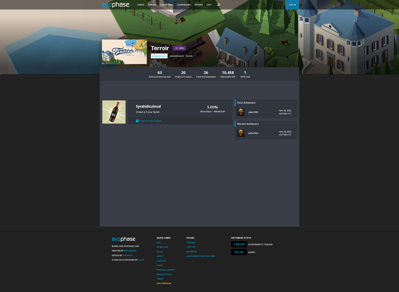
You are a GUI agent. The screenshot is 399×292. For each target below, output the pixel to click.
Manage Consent (166, 269)
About (160, 256)
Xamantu (128, 255)
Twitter (190, 247)
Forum (189, 55)
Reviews (199, 4)
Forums (152, 4)
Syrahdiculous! (148, 106)
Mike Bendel (130, 250)
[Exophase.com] (117, 5)
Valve (141, 259)
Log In (292, 4)
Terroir (160, 48)
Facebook (191, 251)
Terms (160, 278)
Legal (160, 265)
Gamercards (166, 4)
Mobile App (162, 247)
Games (140, 4)
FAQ (159, 242)
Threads (190, 242)
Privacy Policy (164, 274)
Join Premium (164, 283)
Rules (160, 251)
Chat (209, 4)
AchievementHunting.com (200, 256)
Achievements (159, 55)
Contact (161, 260)
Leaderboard (184, 4)
